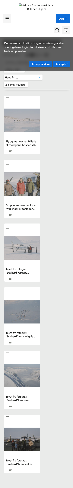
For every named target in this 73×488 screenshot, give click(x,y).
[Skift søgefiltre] (66, 30)
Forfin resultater (17, 84)
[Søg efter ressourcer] (57, 30)
